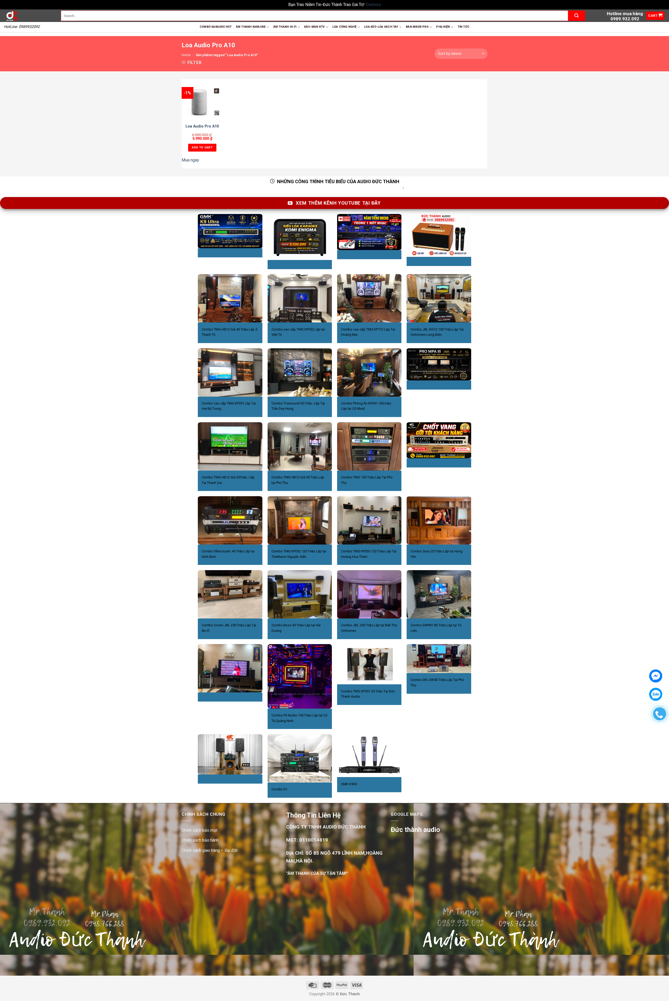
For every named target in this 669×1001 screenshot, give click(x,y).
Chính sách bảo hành (200, 840)
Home (186, 55)
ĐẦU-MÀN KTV (314, 26)
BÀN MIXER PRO (417, 26)
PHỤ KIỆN (443, 26)
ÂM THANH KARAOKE (251, 26)
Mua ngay (190, 160)
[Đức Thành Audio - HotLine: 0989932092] (28, 15)
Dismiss (373, 4)
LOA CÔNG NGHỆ (344, 26)
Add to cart (202, 147)
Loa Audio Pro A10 (202, 126)
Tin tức (464, 26)
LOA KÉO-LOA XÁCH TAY (381, 26)
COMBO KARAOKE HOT (216, 26)
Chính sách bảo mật (199, 830)
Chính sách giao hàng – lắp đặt (210, 850)
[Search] (576, 15)
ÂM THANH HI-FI (285, 26)
